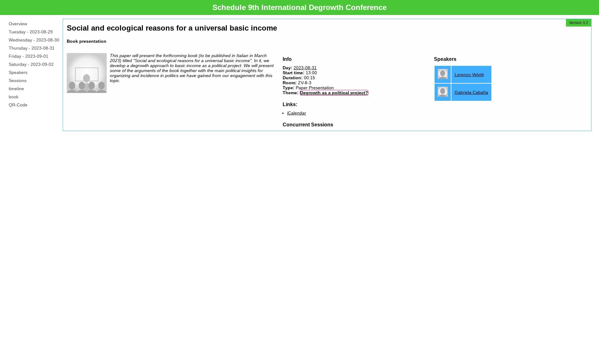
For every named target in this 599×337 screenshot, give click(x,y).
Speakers (18, 72)
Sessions (18, 80)
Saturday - (31, 64)
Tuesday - (31, 31)
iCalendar (296, 112)
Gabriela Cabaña (471, 92)
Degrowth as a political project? (334, 92)
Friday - (28, 56)
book (13, 96)
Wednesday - (34, 39)
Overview (18, 23)
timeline (16, 88)
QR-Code (18, 104)
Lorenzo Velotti (469, 74)
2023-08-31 (305, 67)
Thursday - (32, 48)
